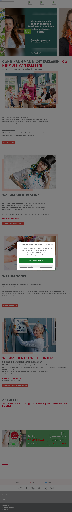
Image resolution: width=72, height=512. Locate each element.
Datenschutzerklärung (46, 267)
